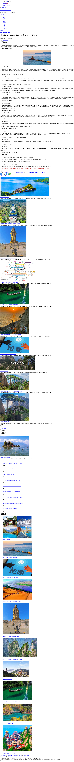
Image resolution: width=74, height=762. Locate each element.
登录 (7, 5)
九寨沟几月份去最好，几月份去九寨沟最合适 (12, 486)
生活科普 (5, 32)
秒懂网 (1, 30)
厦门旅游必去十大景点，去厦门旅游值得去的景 (12, 463)
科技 (4, 20)
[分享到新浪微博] (4, 174)
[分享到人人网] (8, 174)
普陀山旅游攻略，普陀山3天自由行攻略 (8, 258)
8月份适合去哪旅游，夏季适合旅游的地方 (9, 304)
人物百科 (4, 28)
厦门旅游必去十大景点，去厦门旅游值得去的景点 (10, 334)
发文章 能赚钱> (3, 428)
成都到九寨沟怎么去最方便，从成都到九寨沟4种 (13, 503)
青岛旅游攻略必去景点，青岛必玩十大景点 (11, 508)
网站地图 (27, 755)
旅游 (4, 25)
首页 (4, 17)
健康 (4, 24)
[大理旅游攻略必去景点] (14, 455)
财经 (4, 21)
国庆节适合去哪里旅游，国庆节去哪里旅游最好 (12, 497)
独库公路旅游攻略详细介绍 (8, 474)
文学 (4, 26)
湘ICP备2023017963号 (41, 756)
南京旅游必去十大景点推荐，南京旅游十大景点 (10, 223)
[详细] (37, 458)
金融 (11, 755)
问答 (4, 755)
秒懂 (7, 1)
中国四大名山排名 (4, 371)
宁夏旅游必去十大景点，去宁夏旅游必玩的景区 (14, 172)
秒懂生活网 (5, 40)
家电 (14, 755)
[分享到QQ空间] (3, 174)
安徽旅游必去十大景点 (5, 421)
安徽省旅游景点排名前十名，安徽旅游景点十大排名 (11, 391)
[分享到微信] (10, 174)
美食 (19, 755)
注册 (9, 5)
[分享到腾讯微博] (6, 174)
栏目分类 (2, 14)
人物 (24, 755)
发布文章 (4, 5)
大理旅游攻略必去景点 (5, 457)
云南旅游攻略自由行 (4, 197)
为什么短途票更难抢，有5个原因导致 (8, 354)
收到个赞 (3, 175)
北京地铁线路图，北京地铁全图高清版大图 (36, 172)
